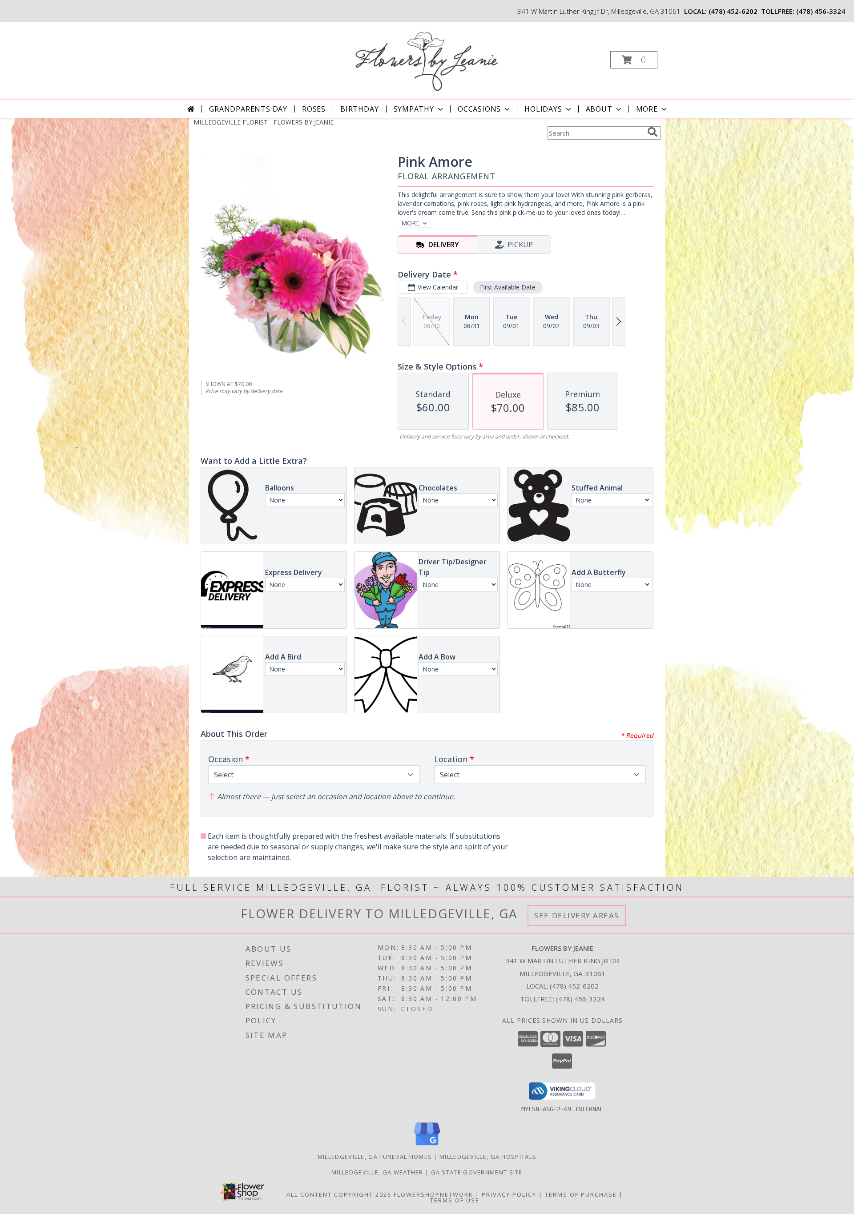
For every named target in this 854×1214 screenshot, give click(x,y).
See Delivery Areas (576, 915)
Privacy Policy (509, 1194)
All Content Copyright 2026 (338, 1194)
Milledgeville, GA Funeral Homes (375, 1157)
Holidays (543, 109)
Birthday (359, 109)
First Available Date (508, 287)
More (647, 109)
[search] (652, 132)
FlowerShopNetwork (433, 1194)
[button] (633, 59)
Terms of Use (454, 1200)
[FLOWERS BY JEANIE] (426, 57)
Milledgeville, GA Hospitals (487, 1157)
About (599, 109)
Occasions (479, 109)
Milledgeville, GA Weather (377, 1172)
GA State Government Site (477, 1172)
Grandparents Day (248, 109)
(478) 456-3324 (820, 11)
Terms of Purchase (581, 1194)
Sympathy (414, 109)
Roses (314, 109)
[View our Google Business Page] (427, 1146)
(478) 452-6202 (733, 11)
